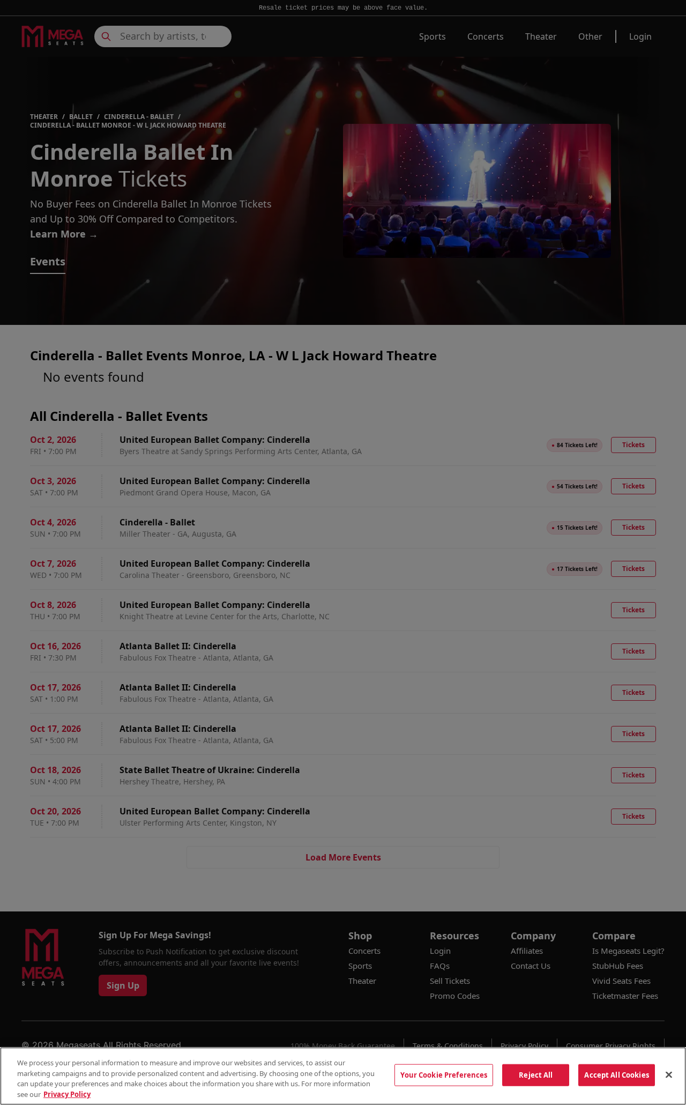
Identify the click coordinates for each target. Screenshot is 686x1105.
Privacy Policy (67, 1094)
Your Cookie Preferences (443, 1075)
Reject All (536, 1075)
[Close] (669, 1074)
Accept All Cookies (616, 1075)
